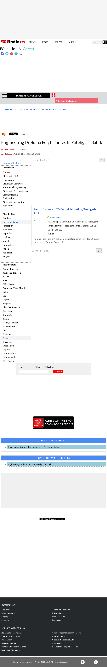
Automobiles (58, 643)
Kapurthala (8, 233)
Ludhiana (7, 237)
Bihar (5, 280)
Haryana (7, 303)
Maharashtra (9, 326)
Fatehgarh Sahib (10, 222)
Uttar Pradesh (9, 353)
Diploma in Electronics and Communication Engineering (15, 195)
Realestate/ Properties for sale (65, 646)
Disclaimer (57, 620)
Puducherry (8, 334)
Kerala (6, 318)
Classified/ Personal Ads (63, 639)
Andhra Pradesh (10, 268)
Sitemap (5, 620)
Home (32, 42)
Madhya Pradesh (10, 322)
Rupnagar (7, 252)
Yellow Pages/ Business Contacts (66, 632)
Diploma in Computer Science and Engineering (14, 185)
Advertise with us (8, 613)
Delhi (5, 291)
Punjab (6, 338)
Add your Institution (66, 100)
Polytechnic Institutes (13, 109)
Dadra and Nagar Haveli (14, 288)
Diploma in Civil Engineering (10, 178)
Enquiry (4, 616)
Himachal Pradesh (11, 307)
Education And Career (10, 636)
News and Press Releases (12, 632)
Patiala (6, 248)
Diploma (6, 172)
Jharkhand (7, 311)
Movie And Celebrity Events (13, 646)
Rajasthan (7, 341)
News (45, 42)
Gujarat (6, 299)
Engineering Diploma (55, 109)
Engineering (35, 109)
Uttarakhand (9, 357)
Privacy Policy (58, 613)
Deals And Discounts (10, 650)
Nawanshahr (9, 245)
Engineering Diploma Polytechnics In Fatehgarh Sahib (33, 447)
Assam (6, 276)
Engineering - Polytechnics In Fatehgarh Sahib (29, 464)
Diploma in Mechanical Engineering (14, 204)
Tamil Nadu (8, 345)
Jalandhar (7, 229)
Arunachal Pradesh (12, 272)
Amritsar (7, 218)
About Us (5, 609)
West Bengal (8, 361)
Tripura (6, 349)
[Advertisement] (53, 19)
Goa (4, 295)
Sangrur (6, 256)
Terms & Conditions (61, 609)
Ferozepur (8, 225)
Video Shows (7, 639)
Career (58, 42)
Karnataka (8, 315)
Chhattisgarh (9, 284)
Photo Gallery (58, 636)
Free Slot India (58, 616)
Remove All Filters (12, 163)
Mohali (6, 241)
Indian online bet (8, 643)
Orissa (6, 330)
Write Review (56, 217)
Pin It (23, 134)
